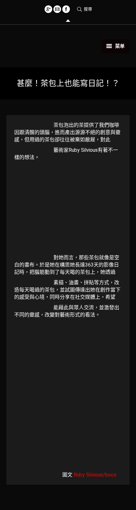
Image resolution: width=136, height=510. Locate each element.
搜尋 (88, 9)
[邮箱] (57, 9)
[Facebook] (66, 9)
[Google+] (48, 9)
